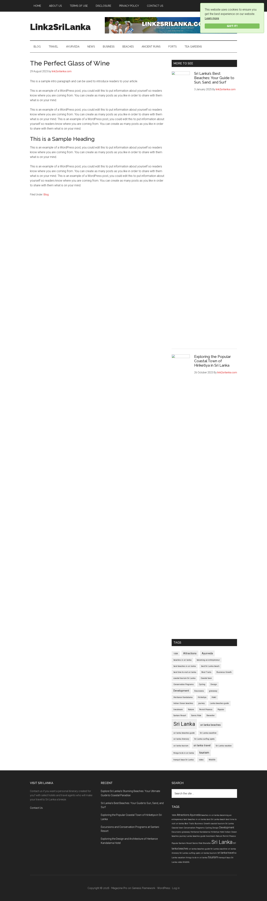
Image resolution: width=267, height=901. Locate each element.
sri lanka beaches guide (184, 733)
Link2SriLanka (60, 27)
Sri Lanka (184, 724)
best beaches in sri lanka (184, 666)
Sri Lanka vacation (224, 746)
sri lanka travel (202, 745)
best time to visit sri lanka (184, 672)
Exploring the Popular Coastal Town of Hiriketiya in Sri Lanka (212, 361)
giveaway (213, 691)
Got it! (232, 25)
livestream (178, 709)
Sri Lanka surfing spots (204, 739)
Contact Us (36, 807)
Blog (46, 194)
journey (201, 703)
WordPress (163, 888)
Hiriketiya (202, 697)
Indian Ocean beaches (183, 703)
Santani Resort (179, 715)
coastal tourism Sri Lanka (184, 678)
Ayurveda (207, 653)
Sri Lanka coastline (208, 733)
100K (175, 653)
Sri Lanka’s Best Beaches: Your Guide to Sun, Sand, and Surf (214, 77)
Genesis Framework (143, 888)
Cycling (202, 684)
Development (181, 690)
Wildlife (212, 760)
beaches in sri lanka (182, 660)
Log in (176, 888)
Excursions (199, 691)
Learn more (212, 18)
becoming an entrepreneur (208, 660)
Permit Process (205, 709)
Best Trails (206, 672)
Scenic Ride (196, 715)
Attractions (190, 653)
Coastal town (206, 678)
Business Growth (224, 672)
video (201, 760)
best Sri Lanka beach (210, 666)
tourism (204, 752)
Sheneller (211, 715)
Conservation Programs (183, 684)
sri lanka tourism (180, 746)
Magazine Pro (119, 888)
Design (214, 684)
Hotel (214, 697)
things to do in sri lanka (183, 753)
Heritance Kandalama (183, 697)
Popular (221, 709)
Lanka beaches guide (219, 703)
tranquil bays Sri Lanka (183, 760)
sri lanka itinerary (181, 739)
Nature (191, 709)
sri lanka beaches (210, 724)
